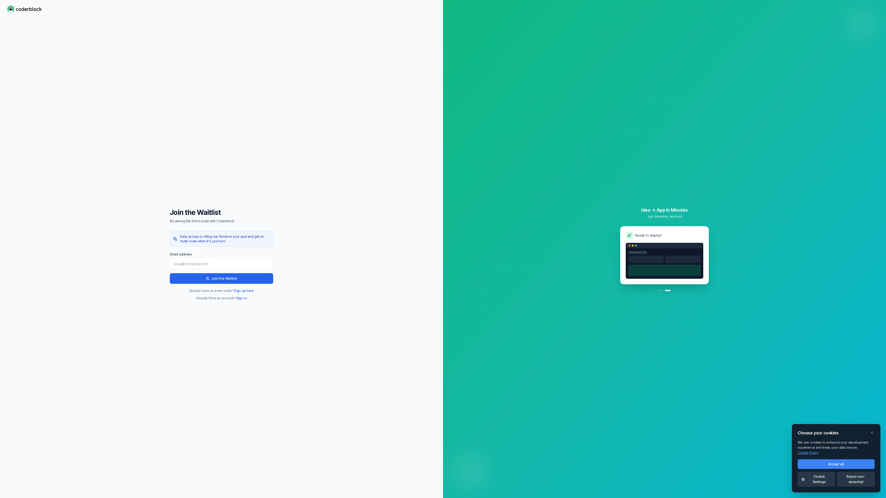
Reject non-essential (856, 478)
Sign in (241, 298)
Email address (181, 254)
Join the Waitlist (224, 278)
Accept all (836, 464)
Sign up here (244, 291)
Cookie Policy (808, 453)
